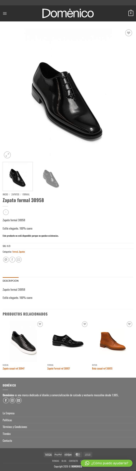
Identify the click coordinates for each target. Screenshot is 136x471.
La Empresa (9, 413)
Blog (64, 460)
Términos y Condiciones (15, 427)
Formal (26, 194)
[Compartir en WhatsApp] (6, 260)
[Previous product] (5, 212)
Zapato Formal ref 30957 (58, 368)
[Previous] (10, 94)
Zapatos (15, 194)
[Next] (126, 94)
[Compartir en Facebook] (12, 260)
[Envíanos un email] (19, 400)
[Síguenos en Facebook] (6, 400)
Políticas (7, 420)
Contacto (7, 440)
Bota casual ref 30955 (102, 368)
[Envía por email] (19, 260)
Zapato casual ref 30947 (14, 368)
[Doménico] (68, 13)
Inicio (5, 194)
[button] (5, 13)
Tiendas (7, 433)
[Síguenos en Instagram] (12, 400)
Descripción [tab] (11, 280)
